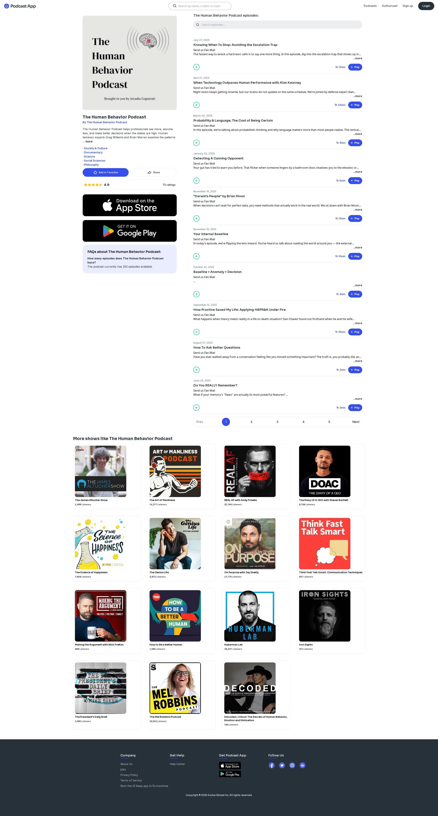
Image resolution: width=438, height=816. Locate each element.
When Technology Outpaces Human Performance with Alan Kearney (247, 83)
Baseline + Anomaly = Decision (217, 272)
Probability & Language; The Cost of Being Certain (233, 120)
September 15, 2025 (205, 304)
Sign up (408, 6)
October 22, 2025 (203, 267)
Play (356, 67)
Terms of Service (131, 780)
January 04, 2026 (204, 153)
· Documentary (92, 152)
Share (156, 172)
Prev (199, 422)
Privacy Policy (129, 775)
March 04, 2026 (202, 115)
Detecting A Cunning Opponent (218, 158)
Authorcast (389, 6)
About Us (126, 764)
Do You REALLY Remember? (215, 385)
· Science (89, 156)
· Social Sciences (94, 160)
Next (355, 422)
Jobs (123, 769)
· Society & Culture (95, 148)
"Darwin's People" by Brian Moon (219, 196)
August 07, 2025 (202, 342)
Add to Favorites (108, 172)
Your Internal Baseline (210, 234)
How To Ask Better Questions (216, 347)
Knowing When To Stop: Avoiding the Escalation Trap (235, 45)
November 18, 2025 (204, 191)
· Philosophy (91, 164)
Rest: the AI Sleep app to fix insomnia (144, 786)
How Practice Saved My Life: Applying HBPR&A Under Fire (239, 310)
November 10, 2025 (204, 229)
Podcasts (370, 6)
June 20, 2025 (202, 380)
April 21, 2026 (201, 77)
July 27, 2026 (201, 40)
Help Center (177, 764)
